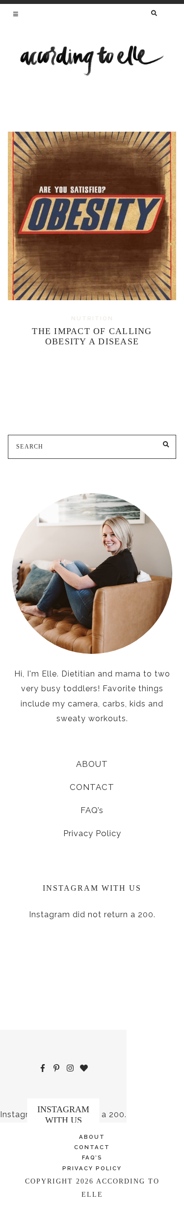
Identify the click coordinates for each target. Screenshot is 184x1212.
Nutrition (92, 318)
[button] (16, 14)
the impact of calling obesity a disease (92, 336)
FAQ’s (92, 810)
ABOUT (92, 764)
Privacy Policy (92, 833)
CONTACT (92, 787)
